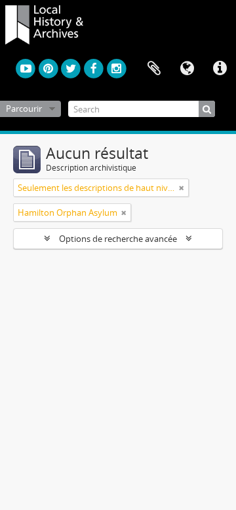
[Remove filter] (181, 187)
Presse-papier (154, 68)
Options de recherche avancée (118, 239)
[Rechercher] (207, 109)
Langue (186, 68)
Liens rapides (219, 68)
